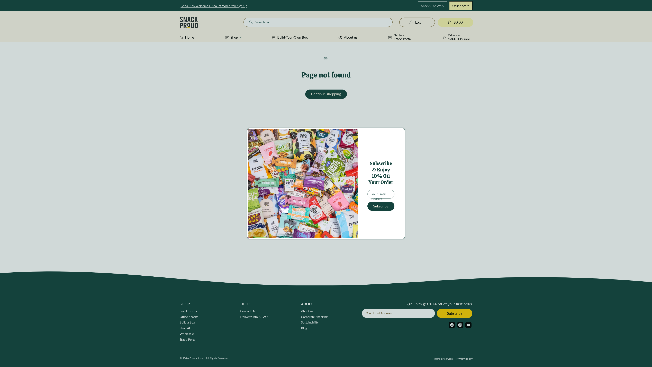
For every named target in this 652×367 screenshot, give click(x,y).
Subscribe (380, 206)
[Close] (401, 132)
